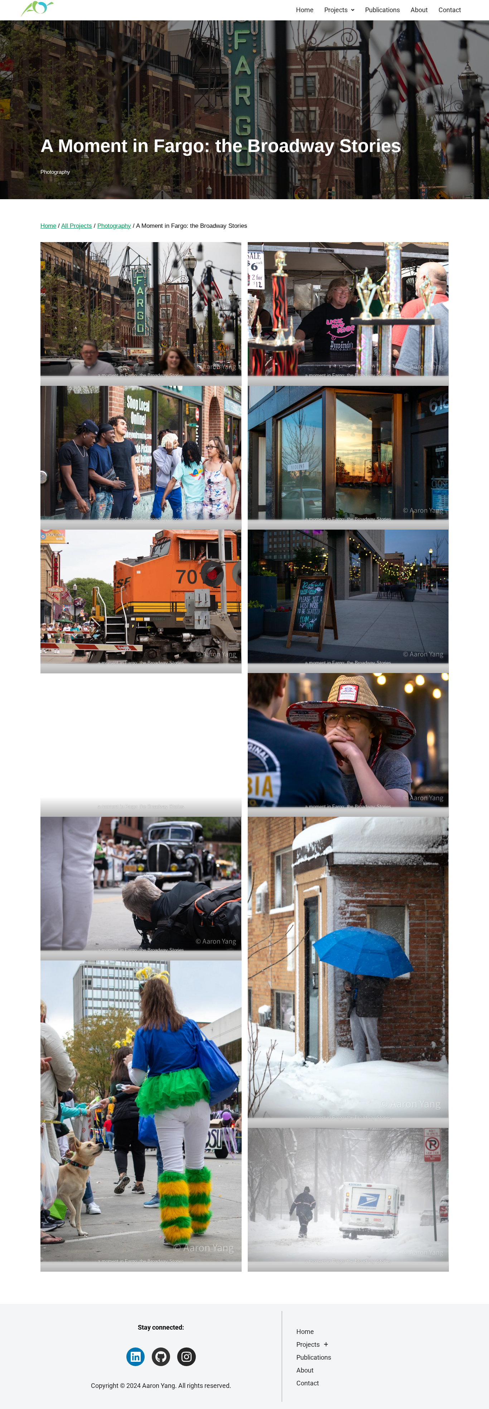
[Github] (161, 1356)
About (419, 10)
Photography (55, 172)
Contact (450, 10)
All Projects (76, 225)
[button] (339, 10)
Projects (336, 10)
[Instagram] (186, 1356)
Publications (382, 10)
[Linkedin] (135, 1356)
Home (305, 10)
